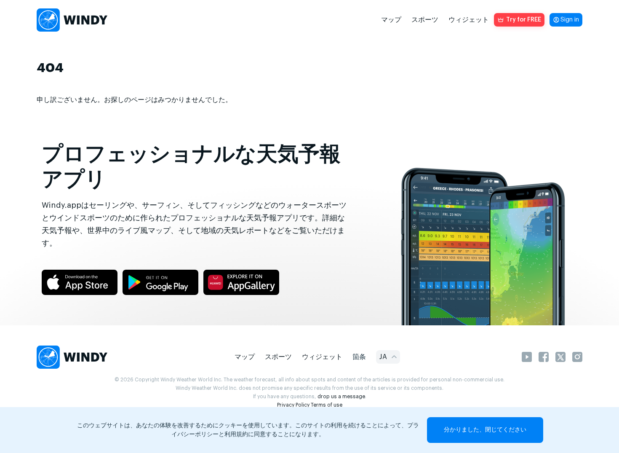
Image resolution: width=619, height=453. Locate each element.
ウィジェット (468, 19)
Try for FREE (523, 20)
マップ (391, 19)
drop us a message (341, 396)
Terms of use (326, 404)
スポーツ (424, 19)
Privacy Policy (293, 404)
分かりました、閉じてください (485, 430)
